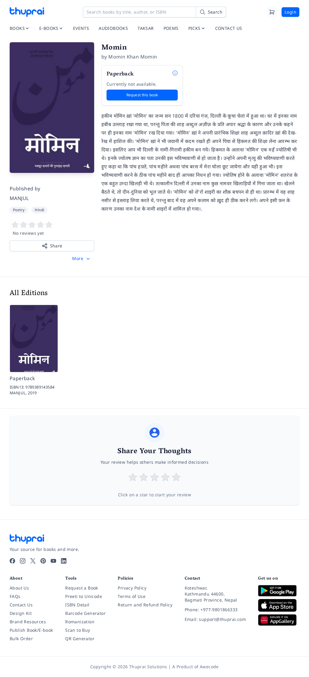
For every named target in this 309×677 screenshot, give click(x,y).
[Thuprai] (27, 12)
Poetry (18, 209)
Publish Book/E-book (31, 630)
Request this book (142, 94)
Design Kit (21, 613)
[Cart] (272, 12)
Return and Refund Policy (145, 605)
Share (56, 246)
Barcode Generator (85, 613)
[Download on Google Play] (278, 590)
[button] (81, 258)
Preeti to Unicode (83, 596)
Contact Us (21, 605)
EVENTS (81, 28)
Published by (25, 188)
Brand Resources (28, 622)
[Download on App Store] (278, 605)
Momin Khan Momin (132, 56)
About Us (19, 588)
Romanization (79, 622)
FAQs (15, 596)
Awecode (209, 666)
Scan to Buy (77, 630)
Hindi (39, 209)
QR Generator (79, 638)
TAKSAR (146, 28)
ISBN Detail (77, 605)
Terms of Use (131, 596)
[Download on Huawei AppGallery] (278, 620)
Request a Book (81, 588)
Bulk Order (21, 638)
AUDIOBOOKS (113, 28)
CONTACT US (228, 28)
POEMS (171, 28)
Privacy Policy (132, 588)
